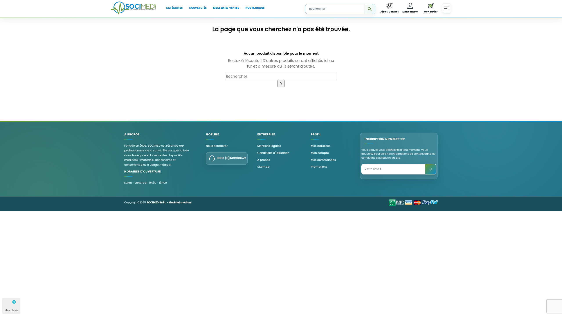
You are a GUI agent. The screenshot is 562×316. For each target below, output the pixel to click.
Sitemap (263, 166)
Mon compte (320, 153)
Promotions (319, 166)
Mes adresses (320, 146)
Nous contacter (217, 146)
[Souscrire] (430, 169)
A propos (263, 160)
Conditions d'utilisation (273, 153)
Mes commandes (323, 160)
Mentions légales (269, 146)
